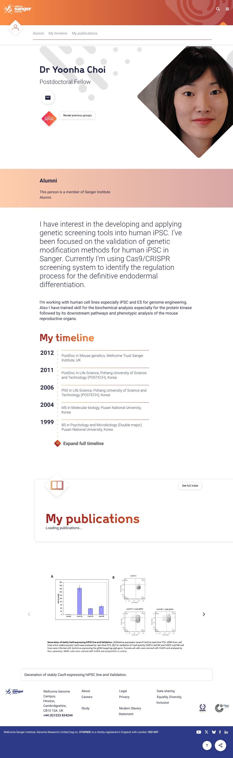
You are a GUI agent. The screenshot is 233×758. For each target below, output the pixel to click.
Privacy (124, 697)
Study (85, 708)
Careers (86, 697)
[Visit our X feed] (206, 732)
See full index (190, 485)
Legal (123, 691)
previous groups (82, 115)
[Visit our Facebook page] (220, 732)
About (85, 691)
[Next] (203, 614)
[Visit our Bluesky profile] (214, 732)
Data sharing (166, 691)
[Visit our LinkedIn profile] (226, 732)
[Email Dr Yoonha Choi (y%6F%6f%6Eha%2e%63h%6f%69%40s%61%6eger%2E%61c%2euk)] (48, 98)
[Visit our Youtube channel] (199, 732)
